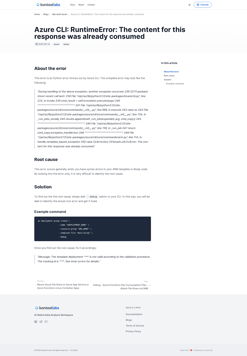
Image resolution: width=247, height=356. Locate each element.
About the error (171, 71)
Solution (167, 79)
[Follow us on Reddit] (40, 321)
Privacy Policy (133, 331)
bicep (66, 44)
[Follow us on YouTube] (46, 321)
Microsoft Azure (59, 14)
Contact (91, 4)
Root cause (169, 75)
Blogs (46, 14)
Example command (175, 83)
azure (56, 44)
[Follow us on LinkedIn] (35, 321)
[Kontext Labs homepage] (48, 4)
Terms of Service (135, 325)
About (81, 4)
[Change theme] (190, 5)
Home (37, 14)
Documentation (134, 314)
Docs (72, 4)
